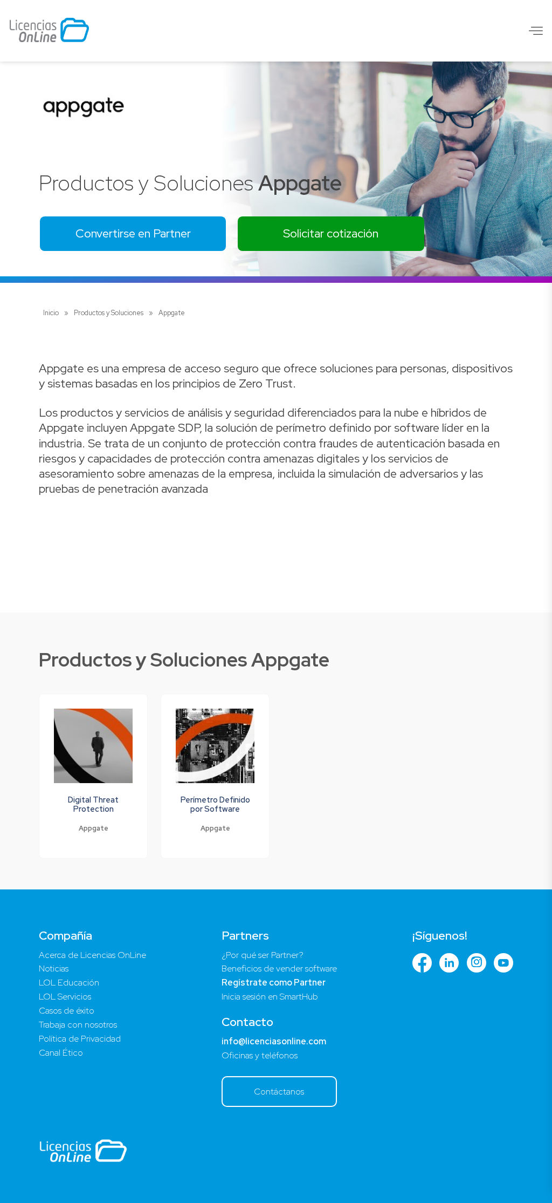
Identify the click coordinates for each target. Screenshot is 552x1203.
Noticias (53, 968)
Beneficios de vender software (279, 968)
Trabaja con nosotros (78, 1024)
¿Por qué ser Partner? (262, 955)
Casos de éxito (66, 1010)
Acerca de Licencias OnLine (92, 955)
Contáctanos (279, 1091)
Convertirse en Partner (133, 233)
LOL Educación (69, 982)
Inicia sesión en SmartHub (270, 996)
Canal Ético (61, 1052)
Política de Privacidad (80, 1038)
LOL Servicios (65, 996)
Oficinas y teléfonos (260, 1055)
